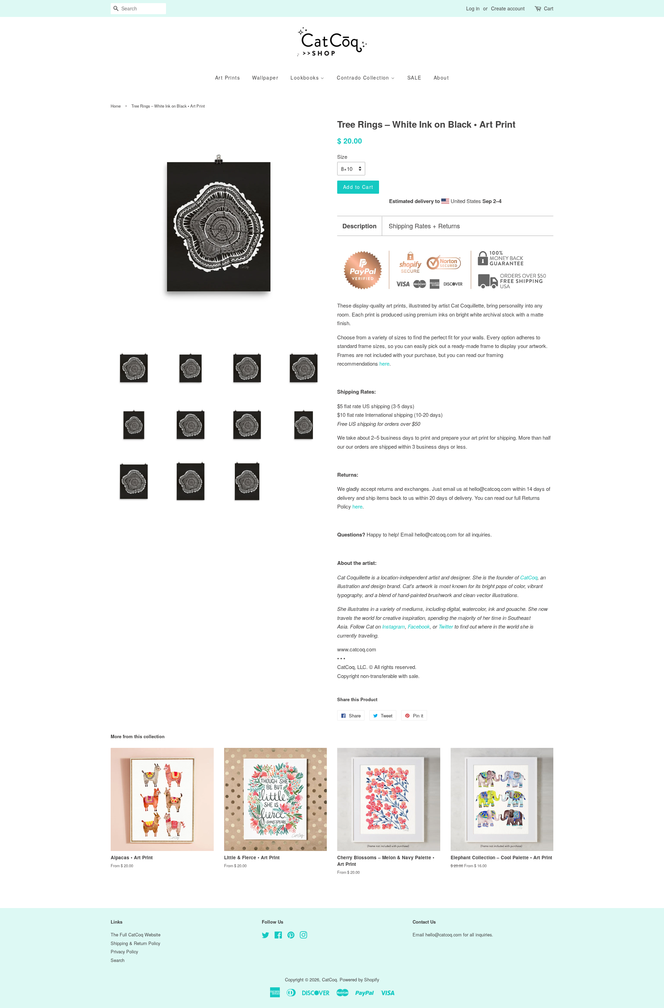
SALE (414, 77)
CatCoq (329, 979)
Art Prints (227, 77)
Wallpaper (265, 77)
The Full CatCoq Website (135, 934)
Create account (508, 8)
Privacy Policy (124, 951)
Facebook (419, 626)
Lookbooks (305, 77)
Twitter (446, 626)
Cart (548, 8)
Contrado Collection (364, 77)
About (441, 77)
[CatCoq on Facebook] (278, 936)
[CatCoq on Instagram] (303, 936)
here (357, 506)
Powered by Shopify (359, 979)
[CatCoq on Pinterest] (291, 936)
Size (342, 156)
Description (359, 226)
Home (116, 106)
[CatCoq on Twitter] (265, 936)
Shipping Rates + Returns (424, 225)
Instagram (393, 626)
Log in (473, 8)
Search (117, 960)
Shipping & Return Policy (135, 943)
